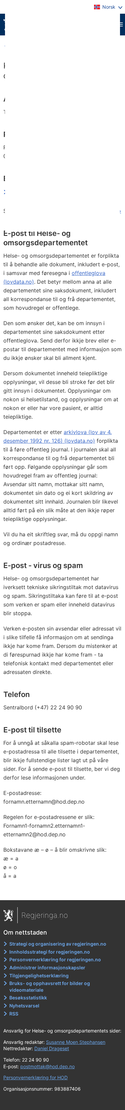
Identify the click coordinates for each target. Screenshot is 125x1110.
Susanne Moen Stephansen (75, 1042)
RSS (13, 1013)
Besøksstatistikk (28, 997)
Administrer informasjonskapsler (47, 967)
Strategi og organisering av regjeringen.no (57, 944)
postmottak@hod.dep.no (47, 1066)
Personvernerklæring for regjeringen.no (55, 959)
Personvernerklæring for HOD (35, 1077)
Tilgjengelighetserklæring (39, 975)
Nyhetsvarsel (24, 1005)
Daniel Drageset (51, 1048)
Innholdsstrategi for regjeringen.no (49, 952)
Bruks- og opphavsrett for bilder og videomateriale (49, 986)
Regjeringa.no (44, 915)
